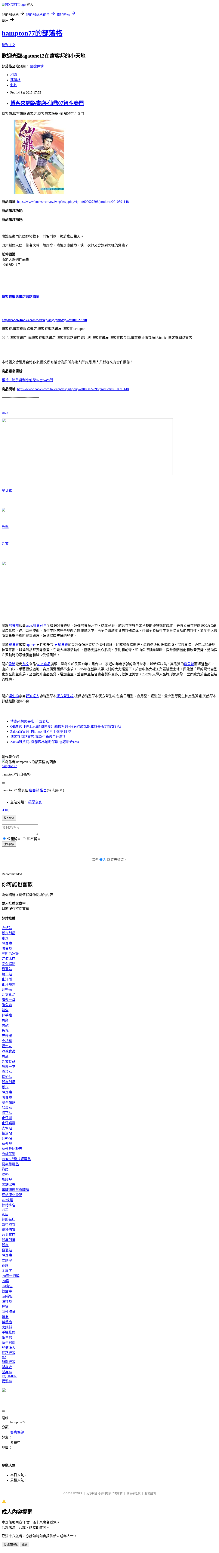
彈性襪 (7, 1301)
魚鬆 (5, 527)
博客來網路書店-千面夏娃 (29, 721)
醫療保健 (37, 66)
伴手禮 (7, 1015)
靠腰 (5, 1169)
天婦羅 (7, 1036)
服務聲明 (150, 1493)
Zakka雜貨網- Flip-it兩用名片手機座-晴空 (40, 731)
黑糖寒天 (8, 1185)
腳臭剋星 (40, 625)
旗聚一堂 (8, 1000)
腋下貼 (7, 974)
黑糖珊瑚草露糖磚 (15, 1190)
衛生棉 (14, 696)
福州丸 (7, 1046)
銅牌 (5, 1265)
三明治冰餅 (10, 953)
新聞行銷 (8, 1362)
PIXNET (77, 1493)
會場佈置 (8, 1229)
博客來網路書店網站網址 (20, 296)
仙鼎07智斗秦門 (41, 380)
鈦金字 (7, 1291)
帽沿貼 (7, 1077)
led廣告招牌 (10, 1276)
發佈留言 (9, 844)
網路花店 (8, 1219)
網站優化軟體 (12, 1195)
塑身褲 (7, 1372)
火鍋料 (7, 1041)
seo (4, 1357)
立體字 (7, 1260)
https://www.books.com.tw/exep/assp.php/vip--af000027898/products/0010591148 (73, 201)
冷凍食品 (8, 1051)
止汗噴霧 (8, 984)
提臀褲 (7, 1381)
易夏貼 (7, 969)
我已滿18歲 (10, 1544)
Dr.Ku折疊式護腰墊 (16, 1159)
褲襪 (5, 1306)
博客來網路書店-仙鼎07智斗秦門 (47, 103)
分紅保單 (8, 1154)
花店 (5, 1214)
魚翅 (5, 1056)
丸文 (5, 543)
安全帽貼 (8, 964)
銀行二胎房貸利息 (15, 380)
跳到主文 (8, 45)
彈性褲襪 (8, 1312)
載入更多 (9, 818)
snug (5, 412)
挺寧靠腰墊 (10, 1164)
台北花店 (8, 1235)
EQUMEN (9, 1376)
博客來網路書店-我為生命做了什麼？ (38, 737)
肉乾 (5, 1025)
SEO (5, 1209)
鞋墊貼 (7, 989)
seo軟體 (7, 1200)
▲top (5, 809)
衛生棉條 (8, 1342)
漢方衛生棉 (65, 696)
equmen (31, 645)
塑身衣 (7, 490)
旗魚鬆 (189, 664)
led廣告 (7, 1286)
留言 (43, 790)
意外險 (7, 1143)
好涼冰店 (8, 959)
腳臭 (5, 938)
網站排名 (8, 1205)
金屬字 (7, 1271)
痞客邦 (34, 790)
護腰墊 (7, 1179)
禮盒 (5, 1010)
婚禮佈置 (8, 1224)
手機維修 (8, 1332)
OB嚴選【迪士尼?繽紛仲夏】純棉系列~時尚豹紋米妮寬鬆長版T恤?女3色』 (66, 726)
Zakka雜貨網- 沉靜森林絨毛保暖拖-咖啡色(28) (44, 742)
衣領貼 (7, 928)
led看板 (7, 1296)
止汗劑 (7, 979)
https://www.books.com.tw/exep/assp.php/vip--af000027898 (44, 320)
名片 (13, 85)
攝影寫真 (35, 802)
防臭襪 (7, 948)
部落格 (15, 80)
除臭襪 (14, 625)
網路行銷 (8, 1353)
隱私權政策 (134, 1493)
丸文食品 (43, 664)
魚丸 (5, 1030)
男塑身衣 (61, 645)
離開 (24, 1544)
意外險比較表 (12, 1149)
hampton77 (9, 766)
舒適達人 (32, 696)
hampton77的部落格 (32, 33)
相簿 (13, 75)
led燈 (5, 1281)
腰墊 (5, 1174)
